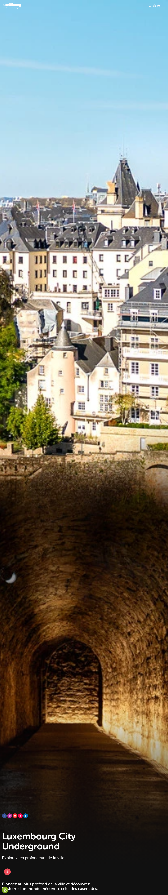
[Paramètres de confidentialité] (5, 890)
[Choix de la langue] (158, 6)
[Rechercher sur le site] (150, 6)
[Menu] (163, 6)
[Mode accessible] (154, 6)
